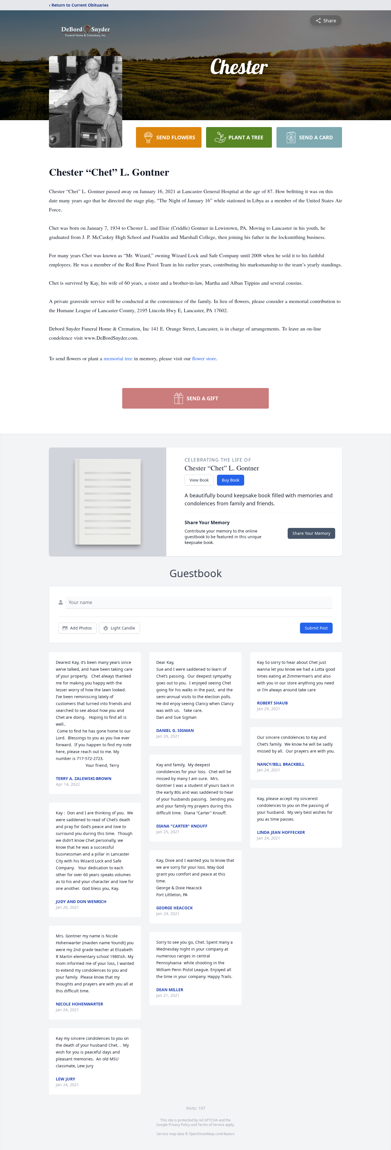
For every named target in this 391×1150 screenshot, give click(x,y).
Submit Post (316, 628)
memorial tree (118, 358)
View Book (199, 480)
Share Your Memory (311, 533)
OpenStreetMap (201, 1133)
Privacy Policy (179, 1124)
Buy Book (230, 480)
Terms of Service (211, 1124)
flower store (204, 358)
